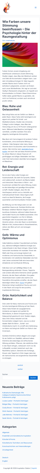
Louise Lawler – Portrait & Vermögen (15, 401)
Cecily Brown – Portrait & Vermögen (15, 408)
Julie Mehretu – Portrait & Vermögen (15, 415)
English (5, 461)
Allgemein (5, 432)
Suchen (5, 374)
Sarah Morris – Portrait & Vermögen (15, 418)
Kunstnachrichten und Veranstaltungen (16, 446)
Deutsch (5, 457)
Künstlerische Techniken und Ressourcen (17, 443)
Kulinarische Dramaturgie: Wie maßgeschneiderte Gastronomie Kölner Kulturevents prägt (16, 395)
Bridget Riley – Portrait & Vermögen (14, 404)
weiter (20, 369)
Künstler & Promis (8, 439)
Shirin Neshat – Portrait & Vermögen (15, 411)
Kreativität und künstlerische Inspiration (16, 436)
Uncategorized (7, 450)
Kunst (22, 283)
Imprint (34, 468)
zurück (20, 365)
